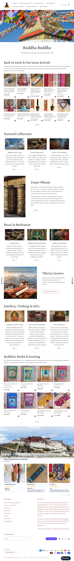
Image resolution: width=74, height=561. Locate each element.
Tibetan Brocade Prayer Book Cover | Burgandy (61, 411)
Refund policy (25, 557)
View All (35, 210)
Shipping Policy (7, 510)
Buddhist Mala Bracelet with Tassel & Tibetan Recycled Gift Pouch (62, 115)
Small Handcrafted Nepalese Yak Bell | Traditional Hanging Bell (50, 115)
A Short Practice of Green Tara (11, 384)
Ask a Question (7, 518)
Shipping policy (45, 557)
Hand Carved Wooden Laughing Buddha (22, 89)
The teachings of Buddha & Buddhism (12, 502)
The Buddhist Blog (8, 521)
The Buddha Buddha (10, 557)
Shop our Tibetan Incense (51, 291)
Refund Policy (7, 508)
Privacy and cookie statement (10, 505)
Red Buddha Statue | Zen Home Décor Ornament (10, 114)
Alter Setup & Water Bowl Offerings (43, 384)
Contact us (6, 516)
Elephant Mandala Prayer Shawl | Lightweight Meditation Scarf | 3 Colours (63, 90)
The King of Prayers (25, 410)
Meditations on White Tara (27, 384)
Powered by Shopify (17, 557)
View (14, 169)
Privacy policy (31, 557)
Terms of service (38, 557)
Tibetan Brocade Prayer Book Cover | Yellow (44, 411)
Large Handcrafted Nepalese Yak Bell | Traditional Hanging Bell (36, 115)
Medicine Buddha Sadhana (10, 410)
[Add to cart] (15, 97)
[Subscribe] (29, 538)
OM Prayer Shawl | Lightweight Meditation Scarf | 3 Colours (49, 90)
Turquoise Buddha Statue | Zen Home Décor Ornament (23, 114)
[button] (38, 3)
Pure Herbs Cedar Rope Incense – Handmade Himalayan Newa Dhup (9, 90)
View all (37, 125)
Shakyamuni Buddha (59, 384)
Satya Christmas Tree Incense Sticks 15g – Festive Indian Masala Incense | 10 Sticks (36, 90)
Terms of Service (7, 513)
